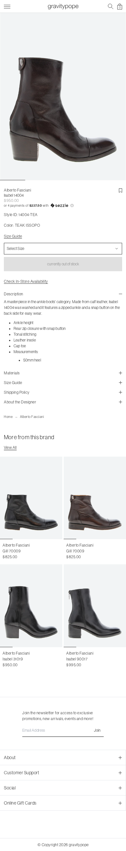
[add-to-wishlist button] (120, 190)
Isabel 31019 (13, 659)
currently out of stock (63, 264)
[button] (63, 206)
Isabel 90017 (77, 659)
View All (10, 447)
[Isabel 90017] (95, 605)
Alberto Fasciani (32, 417)
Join (97, 730)
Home (8, 417)
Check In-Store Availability (26, 281)
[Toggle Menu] (7, 6)
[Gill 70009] (31, 498)
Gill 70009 (12, 551)
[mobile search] (110, 6)
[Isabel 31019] (31, 605)
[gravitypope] (63, 6)
